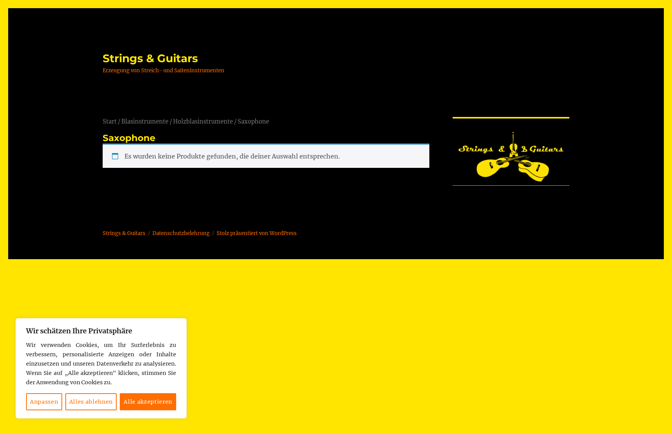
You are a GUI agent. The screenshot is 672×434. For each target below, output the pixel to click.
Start (110, 121)
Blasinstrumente (144, 121)
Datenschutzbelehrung (181, 233)
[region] (101, 368)
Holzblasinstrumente (203, 121)
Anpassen (44, 401)
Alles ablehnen (91, 401)
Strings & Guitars (150, 58)
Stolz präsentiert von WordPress (257, 233)
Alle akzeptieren (148, 401)
